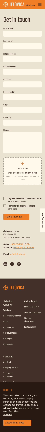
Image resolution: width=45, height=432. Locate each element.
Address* (7, 79)
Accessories (8, 327)
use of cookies (10, 411)
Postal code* (8, 92)
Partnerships (30, 327)
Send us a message (32, 312)
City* (5, 105)
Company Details (10, 367)
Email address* (9, 54)
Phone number (9, 66)
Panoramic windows (12, 316)
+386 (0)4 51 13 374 (20, 244)
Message (7, 130)
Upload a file (22, 168)
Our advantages (10, 333)
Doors (6, 321)
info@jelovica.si (17, 254)
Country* (7, 117)
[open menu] (40, 4)
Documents (8, 344)
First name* (8, 28)
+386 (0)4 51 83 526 (24, 247)
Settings (7, 414)
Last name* (8, 41)
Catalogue (7, 338)
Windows (7, 310)
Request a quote (31, 307)
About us (7, 362)
